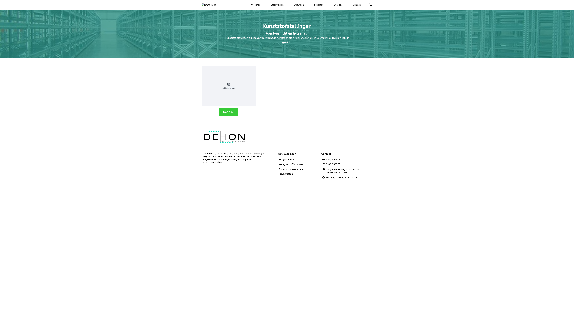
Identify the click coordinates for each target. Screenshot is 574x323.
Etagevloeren (277, 4)
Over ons (338, 4)
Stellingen (299, 4)
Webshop (255, 4)
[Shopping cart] (370, 4)
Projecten (318, 4)
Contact (356, 4)
